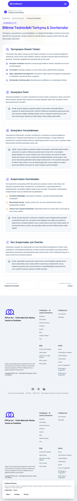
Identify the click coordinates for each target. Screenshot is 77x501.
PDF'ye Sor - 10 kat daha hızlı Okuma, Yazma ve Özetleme (51, 393)
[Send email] (33, 389)
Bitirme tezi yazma (18, 18)
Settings (17, 494)
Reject (8, 494)
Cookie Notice (8, 490)
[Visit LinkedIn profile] (44, 389)
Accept (26, 494)
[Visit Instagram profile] (38, 389)
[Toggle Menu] (65, 4)
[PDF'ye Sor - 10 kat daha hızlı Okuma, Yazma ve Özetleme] (17, 4)
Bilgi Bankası (6, 18)
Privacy (15, 490)
